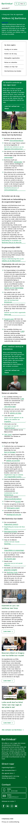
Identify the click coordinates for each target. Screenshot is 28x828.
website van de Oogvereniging (14, 288)
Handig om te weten (10, 49)
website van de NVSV (13, 460)
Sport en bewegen (10, 452)
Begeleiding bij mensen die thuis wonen (14, 528)
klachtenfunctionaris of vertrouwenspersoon (11, 189)
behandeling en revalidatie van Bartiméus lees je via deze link (11, 241)
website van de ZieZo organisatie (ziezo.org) (15, 313)
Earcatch (18, 501)
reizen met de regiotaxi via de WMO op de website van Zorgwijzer (15, 419)
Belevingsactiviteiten (10, 531)
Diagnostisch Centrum (11, 524)
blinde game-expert (13, 508)
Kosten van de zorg (10, 53)
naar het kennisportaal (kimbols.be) (15, 301)
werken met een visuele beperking (11, 542)
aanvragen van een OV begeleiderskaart (15, 427)
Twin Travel (8, 434)
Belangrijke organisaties (12, 58)
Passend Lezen (9, 319)
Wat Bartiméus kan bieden (12, 71)
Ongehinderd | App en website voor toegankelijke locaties (15, 475)
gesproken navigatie (10, 569)
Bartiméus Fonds (12, 572)
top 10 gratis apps (10, 558)
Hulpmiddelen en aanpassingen (14, 550)
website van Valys (16, 413)
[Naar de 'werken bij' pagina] (7, 3)
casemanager (8, 157)
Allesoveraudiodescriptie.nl (13, 499)
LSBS (22, 331)
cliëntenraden (18, 162)
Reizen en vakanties (10, 62)
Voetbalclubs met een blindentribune (15, 494)
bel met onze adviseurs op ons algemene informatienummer (14, 148)
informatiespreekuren (16, 140)
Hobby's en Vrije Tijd (10, 66)
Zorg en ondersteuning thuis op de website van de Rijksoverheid (14, 259)
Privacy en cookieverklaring (10, 822)
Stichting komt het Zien (14, 514)
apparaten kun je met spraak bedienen (13, 564)
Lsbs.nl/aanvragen (10, 406)
